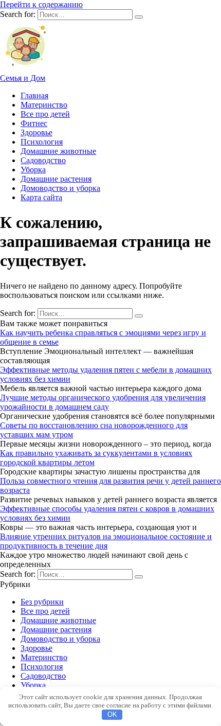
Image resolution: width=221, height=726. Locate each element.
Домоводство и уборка (60, 188)
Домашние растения (56, 178)
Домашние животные (58, 151)
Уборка (33, 169)
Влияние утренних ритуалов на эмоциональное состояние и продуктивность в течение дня (106, 541)
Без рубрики (42, 601)
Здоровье (36, 132)
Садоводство (43, 160)
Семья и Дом (22, 78)
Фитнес (34, 123)
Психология (42, 141)
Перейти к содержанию (41, 4)
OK (112, 714)
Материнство (44, 104)
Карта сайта (41, 197)
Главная (34, 95)
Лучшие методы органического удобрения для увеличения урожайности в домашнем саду (103, 402)
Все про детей (45, 114)
